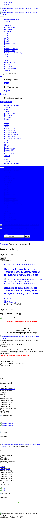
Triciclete (7, 70)
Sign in (6, 83)
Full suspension (9, 62)
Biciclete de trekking (11, 49)
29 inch (6, 60)
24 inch (6, 41)
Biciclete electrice (10, 68)
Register (7, 91)
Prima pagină (4, 244)
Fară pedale (8, 29)
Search (6, 234)
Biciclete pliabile (9, 51)
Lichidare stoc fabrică (11, 20)
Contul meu (8, 3)
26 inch (6, 56)
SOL (7, 412)
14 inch (6, 33)
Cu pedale (7, 31)
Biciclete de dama (30, 264)
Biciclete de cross (10, 47)
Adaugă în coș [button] (9, 306)
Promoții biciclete (6, 383)
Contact (7, 4)
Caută (27, 236)
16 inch (6, 35)
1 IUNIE (7, 22)
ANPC (2, 412)
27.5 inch (7, 58)
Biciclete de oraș (9, 43)
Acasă (6, 23)
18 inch (6, 37)
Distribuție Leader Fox (7, 406)
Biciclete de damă (10, 45)
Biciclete (7, 25)
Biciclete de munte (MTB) (13, 53)
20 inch (6, 39)
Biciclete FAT (9, 64)
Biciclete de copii (10, 27)
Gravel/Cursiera (9, 66)
